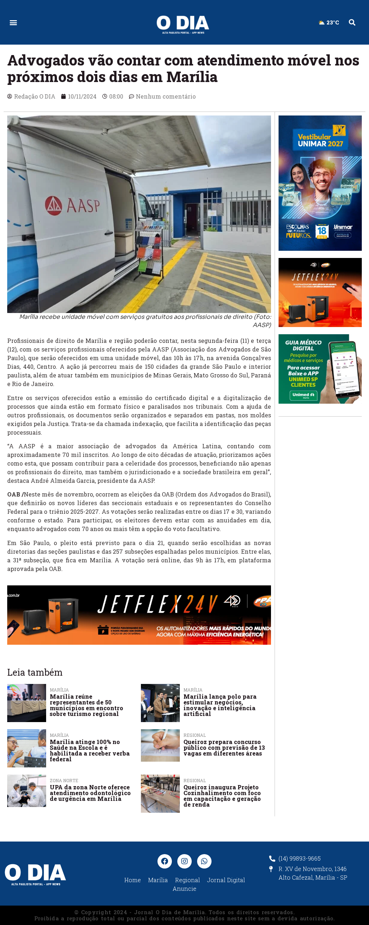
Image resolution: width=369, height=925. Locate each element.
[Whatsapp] (204, 861)
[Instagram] (184, 861)
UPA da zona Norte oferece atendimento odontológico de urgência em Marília (90, 792)
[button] (13, 22)
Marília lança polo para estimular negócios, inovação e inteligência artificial (220, 705)
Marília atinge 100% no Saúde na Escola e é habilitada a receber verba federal (90, 750)
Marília (59, 690)
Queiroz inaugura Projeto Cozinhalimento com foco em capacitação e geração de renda (222, 795)
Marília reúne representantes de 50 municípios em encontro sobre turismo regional (86, 705)
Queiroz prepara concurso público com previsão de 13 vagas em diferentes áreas (224, 747)
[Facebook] (164, 861)
